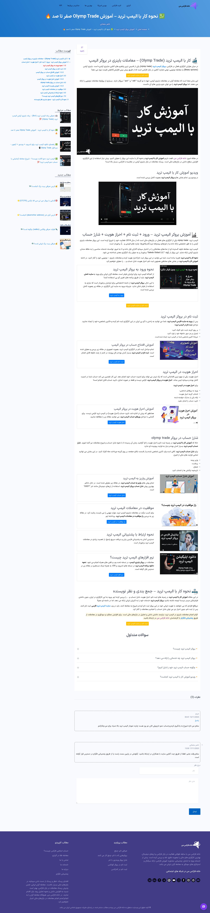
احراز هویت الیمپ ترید (116, 422)
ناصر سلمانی (105, 24)
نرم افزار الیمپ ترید (116, 575)
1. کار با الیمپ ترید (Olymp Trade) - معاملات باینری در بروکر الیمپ (45, 59)
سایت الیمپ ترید (103, 605)
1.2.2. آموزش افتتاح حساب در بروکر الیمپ (49, 72)
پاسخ (197, 720)
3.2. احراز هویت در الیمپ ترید (56, 76)
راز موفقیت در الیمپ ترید (116, 522)
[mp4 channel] (169, 880)
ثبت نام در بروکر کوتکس (117, 865)
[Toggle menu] (203, 906)
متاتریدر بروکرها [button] (73, 5)
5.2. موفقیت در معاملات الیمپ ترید (54, 89)
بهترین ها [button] (88, 5)
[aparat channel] (188, 880)
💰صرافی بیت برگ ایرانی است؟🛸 (44, 243)
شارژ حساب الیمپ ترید (117, 495)
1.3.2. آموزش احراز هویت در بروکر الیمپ (50, 79)
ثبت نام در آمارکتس (119, 869)
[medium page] (150, 880)
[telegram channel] (164, 880)
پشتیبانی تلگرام (187, 618)
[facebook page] (184, 880)
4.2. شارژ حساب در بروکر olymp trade (53, 82)
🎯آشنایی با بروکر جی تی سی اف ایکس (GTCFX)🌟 (37, 200)
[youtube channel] (198, 880)
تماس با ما (63, 860)
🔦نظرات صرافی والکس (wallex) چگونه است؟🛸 (39, 229)
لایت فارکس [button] (116, 5)
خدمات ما (64, 865)
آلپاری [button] (129, 5)
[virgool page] (159, 880)
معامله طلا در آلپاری (60, 855)
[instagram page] (179, 880)
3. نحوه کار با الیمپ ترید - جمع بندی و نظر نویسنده (51, 99)
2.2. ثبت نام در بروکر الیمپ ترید (55, 69)
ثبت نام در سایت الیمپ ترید (137, 75)
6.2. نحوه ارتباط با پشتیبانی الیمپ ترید (53, 93)
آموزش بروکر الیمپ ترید (125, 29)
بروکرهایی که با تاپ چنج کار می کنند (112, 855)
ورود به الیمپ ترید (116, 295)
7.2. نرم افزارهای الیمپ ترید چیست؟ (54, 96)
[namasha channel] (193, 880)
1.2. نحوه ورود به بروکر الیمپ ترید (54, 65)
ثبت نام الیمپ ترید (116, 362)
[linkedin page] (154, 880)
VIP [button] (60, 5)
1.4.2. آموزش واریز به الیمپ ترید (52, 86)
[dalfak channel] (174, 880)
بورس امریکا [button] (102, 5)
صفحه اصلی (142, 29)
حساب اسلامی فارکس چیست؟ (56, 851)
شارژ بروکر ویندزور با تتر (117, 860)
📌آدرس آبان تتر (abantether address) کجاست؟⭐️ (37, 215)
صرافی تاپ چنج (120, 851)
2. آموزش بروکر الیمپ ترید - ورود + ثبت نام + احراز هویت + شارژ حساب (45, 62)
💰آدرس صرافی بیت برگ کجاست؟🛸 (43, 186)
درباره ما (65, 869)
